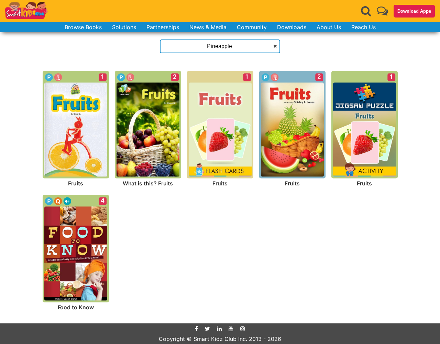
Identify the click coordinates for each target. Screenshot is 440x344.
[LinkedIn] (219, 328)
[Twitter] (207, 328)
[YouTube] (231, 328)
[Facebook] (196, 328)
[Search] (366, 10)
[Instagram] (243, 328)
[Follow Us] (382, 11)
